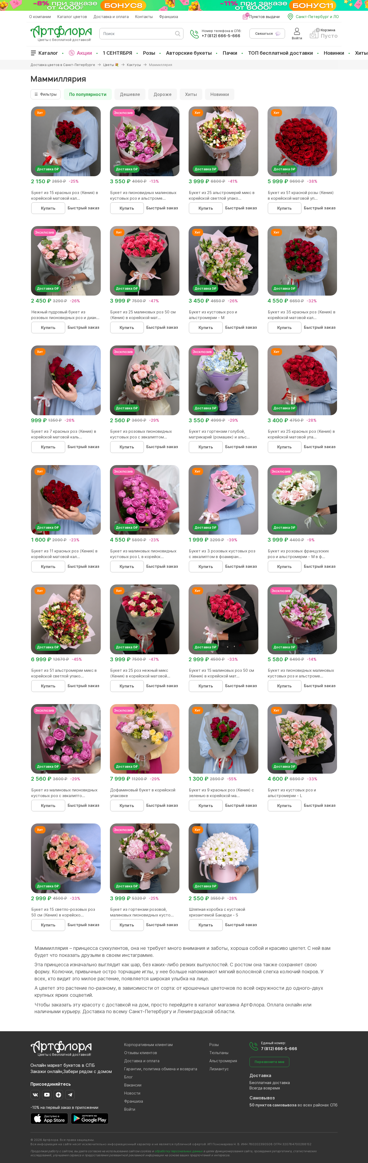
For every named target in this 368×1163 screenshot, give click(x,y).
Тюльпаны (218, 1052)
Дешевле (130, 94)
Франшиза (168, 16)
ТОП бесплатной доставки (280, 53)
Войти (129, 1109)
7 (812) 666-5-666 (279, 1048)
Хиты (361, 53)
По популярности (87, 94)
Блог (128, 1077)
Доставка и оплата (111, 16)
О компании (40, 16)
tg (70, 1094)
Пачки (230, 53)
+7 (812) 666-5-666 (221, 35)
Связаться (264, 34)
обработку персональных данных (179, 1151)
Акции (84, 53)
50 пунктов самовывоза (273, 1105)
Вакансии (132, 1085)
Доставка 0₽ (48, 169)
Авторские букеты (189, 53)
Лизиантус (219, 1069)
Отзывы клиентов (140, 1052)
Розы (149, 53)
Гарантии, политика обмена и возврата (160, 1069)
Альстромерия (223, 1060)
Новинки (334, 53)
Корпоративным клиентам (148, 1044)
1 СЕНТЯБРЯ (117, 53)
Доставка (260, 1075)
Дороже (163, 94)
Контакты (144, 16)
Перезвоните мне (269, 1062)
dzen (58, 1094)
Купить (48, 208)
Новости (132, 1093)
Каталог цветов (72, 16)
